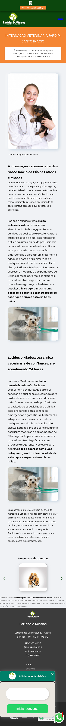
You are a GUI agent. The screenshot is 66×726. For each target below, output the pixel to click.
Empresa (30, 669)
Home (29, 665)
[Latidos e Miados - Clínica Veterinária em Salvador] (14, 25)
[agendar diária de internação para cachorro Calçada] (33, 577)
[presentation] (4, 578)
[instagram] (30, 3)
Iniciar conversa (27, 708)
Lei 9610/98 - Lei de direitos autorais (13, 606)
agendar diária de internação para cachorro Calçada (16, 577)
